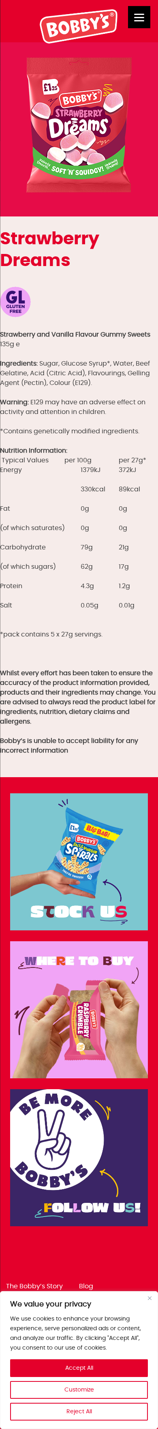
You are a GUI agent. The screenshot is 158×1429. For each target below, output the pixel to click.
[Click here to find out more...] (79, 863)
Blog (86, 1286)
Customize (79, 1390)
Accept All (79, 1368)
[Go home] (79, 41)
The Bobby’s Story (34, 1286)
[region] (79, 1360)
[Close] (149, 1298)
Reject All (79, 1411)
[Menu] (139, 17)
